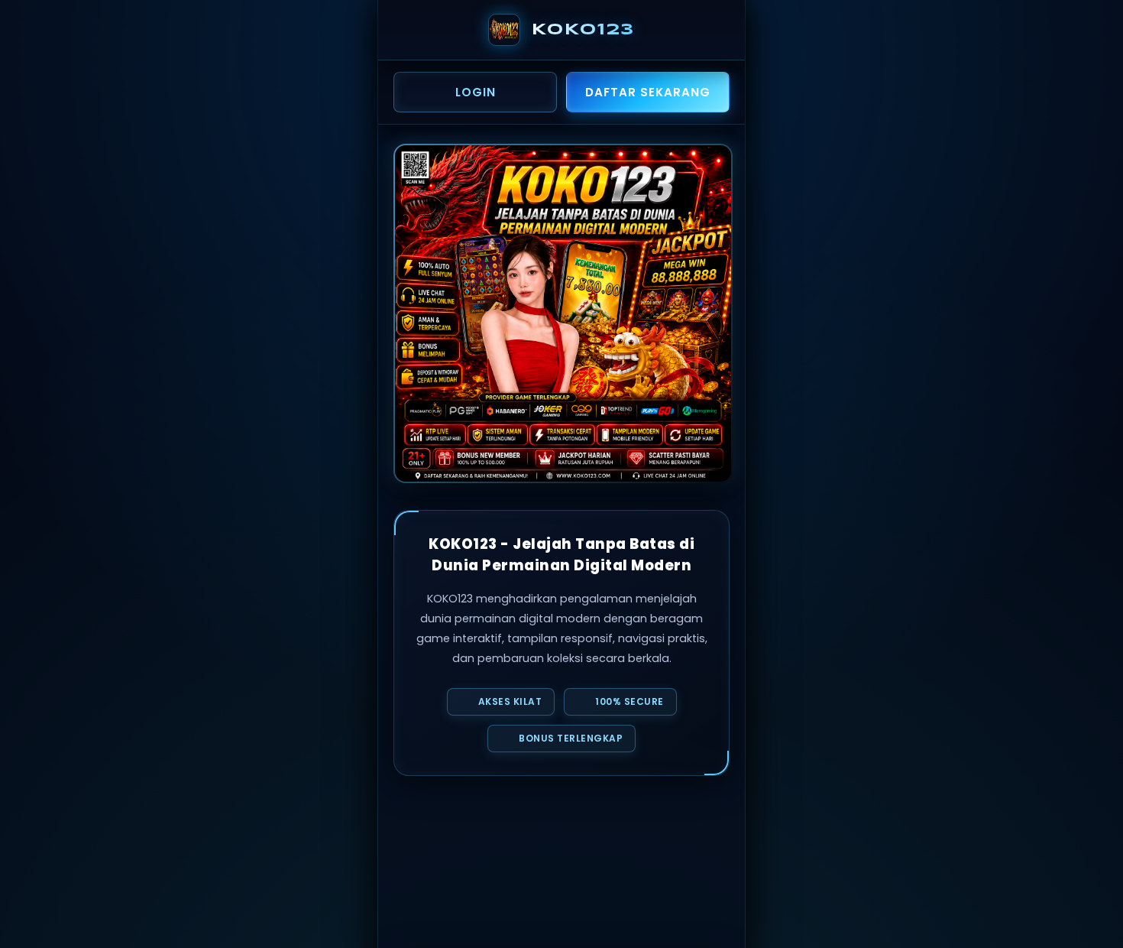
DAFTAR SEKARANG (647, 92)
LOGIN (475, 92)
